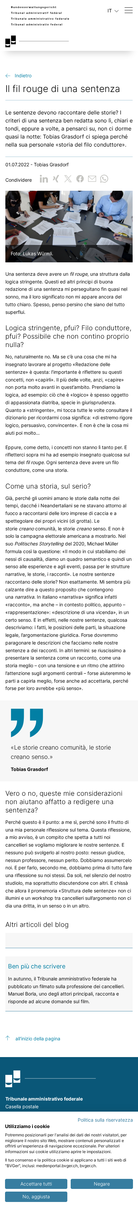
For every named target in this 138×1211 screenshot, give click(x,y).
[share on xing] (56, 179)
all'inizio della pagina (37, 1038)
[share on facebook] (80, 179)
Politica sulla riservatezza (105, 1120)
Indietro (23, 75)
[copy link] (92, 179)
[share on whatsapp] (104, 179)
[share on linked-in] (44, 179)
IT (110, 10)
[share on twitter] (68, 179)
